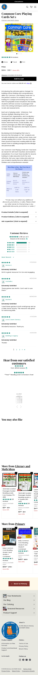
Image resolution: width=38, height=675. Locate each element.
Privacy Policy (23, 646)
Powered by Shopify (28, 671)
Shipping (4, 75)
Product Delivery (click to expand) (15, 217)
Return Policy (23, 649)
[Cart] (31, 7)
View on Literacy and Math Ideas (16, 175)
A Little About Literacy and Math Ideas (26, 627)
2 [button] (16, 350)
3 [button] (19, 350)
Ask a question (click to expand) (14, 221)
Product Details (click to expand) (15, 212)
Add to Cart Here (16, 190)
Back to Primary (20, 584)
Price (4, 67)
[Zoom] (30, 49)
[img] (6, 262)
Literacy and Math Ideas (10, 20)
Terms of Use (23, 643)
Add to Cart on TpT (27, 190)
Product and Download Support (9, 649)
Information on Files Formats (8, 644)
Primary (20, 524)
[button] (6, 57)
